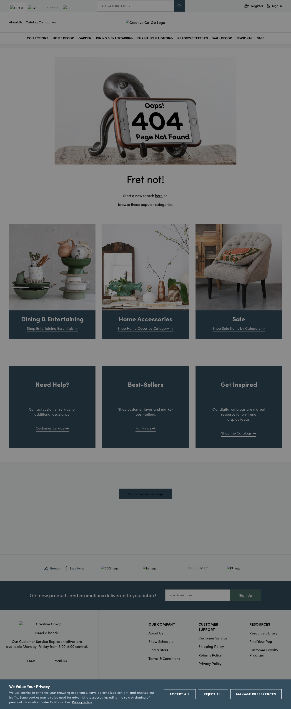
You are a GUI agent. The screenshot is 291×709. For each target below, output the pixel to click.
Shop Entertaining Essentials (50, 328)
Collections (37, 38)
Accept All (180, 694)
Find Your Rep (260, 641)
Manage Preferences (256, 694)
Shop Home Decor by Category (143, 328)
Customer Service (50, 427)
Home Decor (63, 38)
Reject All (213, 694)
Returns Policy (210, 654)
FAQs (31, 660)
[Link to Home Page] (145, 21)
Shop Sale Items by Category (237, 328)
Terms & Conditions (164, 658)
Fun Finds (143, 427)
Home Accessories (145, 318)
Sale (260, 38)
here (159, 195)
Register (257, 6)
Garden (84, 38)
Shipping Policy (211, 646)
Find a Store (158, 649)
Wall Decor (222, 38)
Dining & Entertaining (114, 38)
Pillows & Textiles (192, 38)
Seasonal (244, 38)
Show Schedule (160, 641)
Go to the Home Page (145, 493)
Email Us (60, 660)
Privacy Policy (209, 663)
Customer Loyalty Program (263, 652)
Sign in (277, 6)
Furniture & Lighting (155, 38)
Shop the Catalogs (236, 432)
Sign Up (245, 595)
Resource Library (263, 632)
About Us (15, 22)
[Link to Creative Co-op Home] (47, 623)
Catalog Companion (41, 22)
